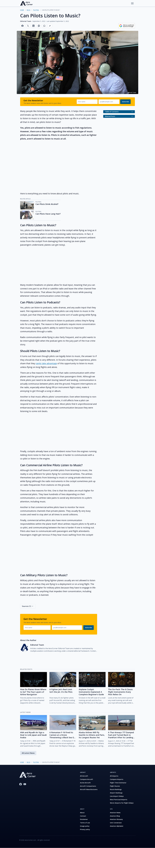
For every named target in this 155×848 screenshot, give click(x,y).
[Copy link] (50, 25)
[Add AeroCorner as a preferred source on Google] (126, 25)
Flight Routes (115, 786)
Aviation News (115, 813)
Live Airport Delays (117, 796)
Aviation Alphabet (116, 826)
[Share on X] (28, 25)
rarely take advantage (46, 363)
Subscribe (125, 102)
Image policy (84, 826)
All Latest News (28, 753)
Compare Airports (116, 779)
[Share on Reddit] (39, 25)
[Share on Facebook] (22, 25)
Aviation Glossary (116, 819)
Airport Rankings (116, 793)
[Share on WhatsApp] (44, 25)
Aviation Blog (115, 816)
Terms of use (85, 823)
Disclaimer (84, 819)
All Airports (114, 776)
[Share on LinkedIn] (33, 25)
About (82, 813)
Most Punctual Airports (118, 800)
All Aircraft (84, 776)
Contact (83, 816)
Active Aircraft (85, 783)
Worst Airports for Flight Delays (121, 803)
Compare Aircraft (86, 779)
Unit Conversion (116, 823)
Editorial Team (25, 21)
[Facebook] (20, 784)
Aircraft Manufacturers (88, 789)
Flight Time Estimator (118, 783)
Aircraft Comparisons (88, 786)
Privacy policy (85, 829)
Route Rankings (116, 789)
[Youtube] (25, 784)
